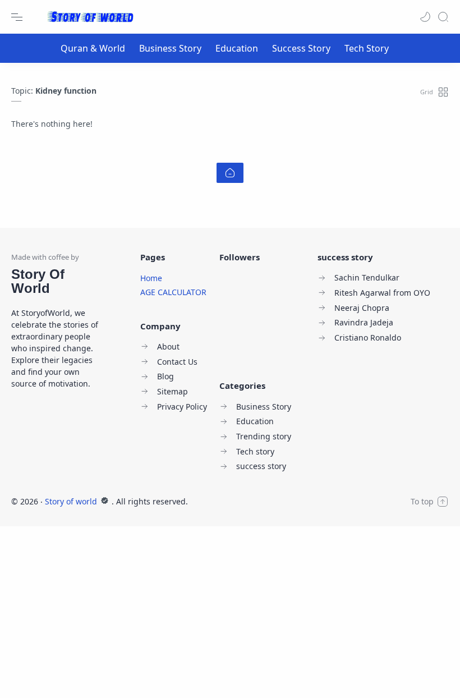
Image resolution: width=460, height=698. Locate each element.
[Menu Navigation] (16, 16)
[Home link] (230, 173)
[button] (425, 16)
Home (151, 278)
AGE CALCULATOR (173, 292)
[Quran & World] (93, 48)
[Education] (236, 48)
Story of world (72, 501)
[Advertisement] (230, 604)
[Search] (443, 16)
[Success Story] (301, 48)
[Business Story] (170, 48)
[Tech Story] (366, 48)
